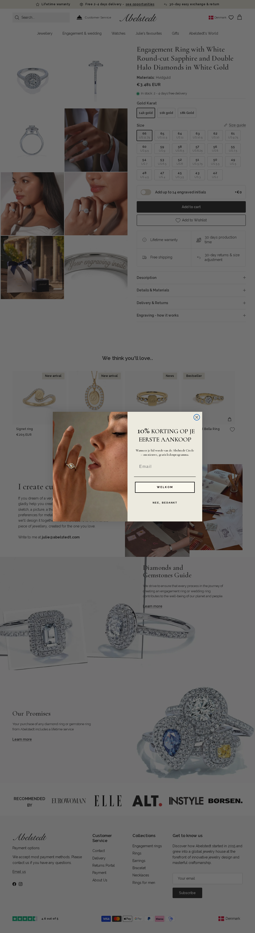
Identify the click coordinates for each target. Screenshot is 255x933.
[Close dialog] (197, 417)
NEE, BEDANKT (165, 502)
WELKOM (165, 487)
